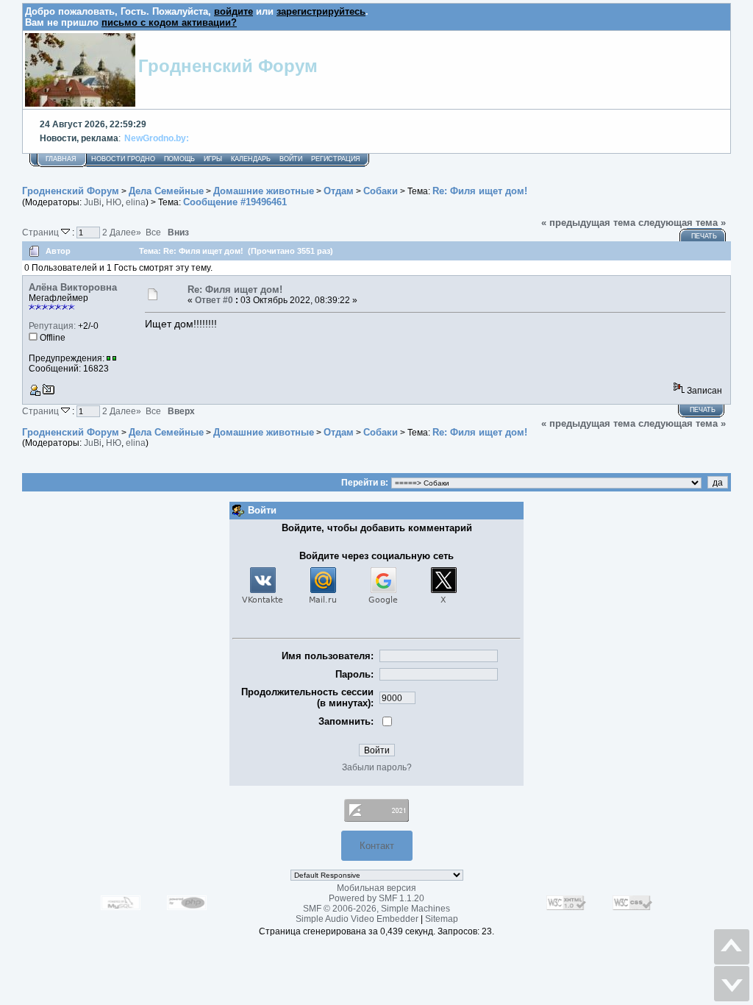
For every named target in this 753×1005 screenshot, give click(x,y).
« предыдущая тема (588, 222)
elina (136, 202)
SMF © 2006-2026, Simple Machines (376, 908)
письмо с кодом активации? (169, 22)
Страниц (41, 232)
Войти (290, 159)
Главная (61, 159)
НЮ (113, 202)
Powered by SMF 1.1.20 (376, 898)
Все (153, 232)
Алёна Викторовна (73, 287)
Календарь (251, 159)
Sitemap (441, 919)
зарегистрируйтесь (320, 11)
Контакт (377, 845)
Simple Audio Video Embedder (357, 919)
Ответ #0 (214, 300)
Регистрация (335, 159)
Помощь (179, 159)
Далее (125, 232)
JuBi (92, 202)
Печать (704, 236)
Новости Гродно (123, 159)
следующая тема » (682, 222)
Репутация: (52, 326)
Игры (213, 159)
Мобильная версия (376, 888)
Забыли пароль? (377, 767)
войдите (233, 11)
